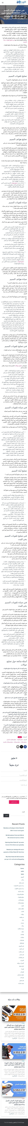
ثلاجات (22, 911)
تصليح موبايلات (18, 365)
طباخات (22, 934)
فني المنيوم (21, 946)
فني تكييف (21, 948)
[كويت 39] (21, 2)
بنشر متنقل (21, 882)
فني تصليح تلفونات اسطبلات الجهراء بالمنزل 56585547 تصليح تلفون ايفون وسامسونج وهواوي (14, 1064)
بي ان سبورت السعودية (19, 885)
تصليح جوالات (24, 742)
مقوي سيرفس (21, 974)
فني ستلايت (21, 951)
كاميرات (22, 960)
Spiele (22, 874)
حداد (23, 920)
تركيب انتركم (21, 891)
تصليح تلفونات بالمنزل (11, 739)
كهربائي (22, 971)
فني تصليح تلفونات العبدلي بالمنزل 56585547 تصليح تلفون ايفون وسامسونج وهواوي (15, 1102)
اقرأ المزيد (14, 1038)
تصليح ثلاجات (21, 900)
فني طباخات (21, 957)
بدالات (22, 880)
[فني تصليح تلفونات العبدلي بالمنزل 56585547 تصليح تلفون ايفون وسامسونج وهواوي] (14, 1088)
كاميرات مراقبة (20, 963)
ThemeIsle (6, 1122)
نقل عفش (22, 980)
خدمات (22, 923)
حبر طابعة (22, 917)
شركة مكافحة (21, 928)
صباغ (23, 931)
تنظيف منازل (21, 908)
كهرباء (22, 969)
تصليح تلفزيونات (20, 894)
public (22, 871)
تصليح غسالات (21, 903)
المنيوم (22, 877)
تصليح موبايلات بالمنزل (8, 742)
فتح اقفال (22, 943)
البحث (23, 811)
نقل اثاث (22, 977)
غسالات (22, 937)
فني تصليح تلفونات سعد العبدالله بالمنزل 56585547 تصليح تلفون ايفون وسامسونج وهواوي (14, 1027)
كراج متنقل (21, 966)
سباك (23, 925)
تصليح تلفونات (20, 261)
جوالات (22, 914)
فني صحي (21, 954)
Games (22, 868)
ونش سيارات (21, 983)
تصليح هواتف (14, 183)
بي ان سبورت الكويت (19, 888)
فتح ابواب (22, 940)
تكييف (22, 905)
